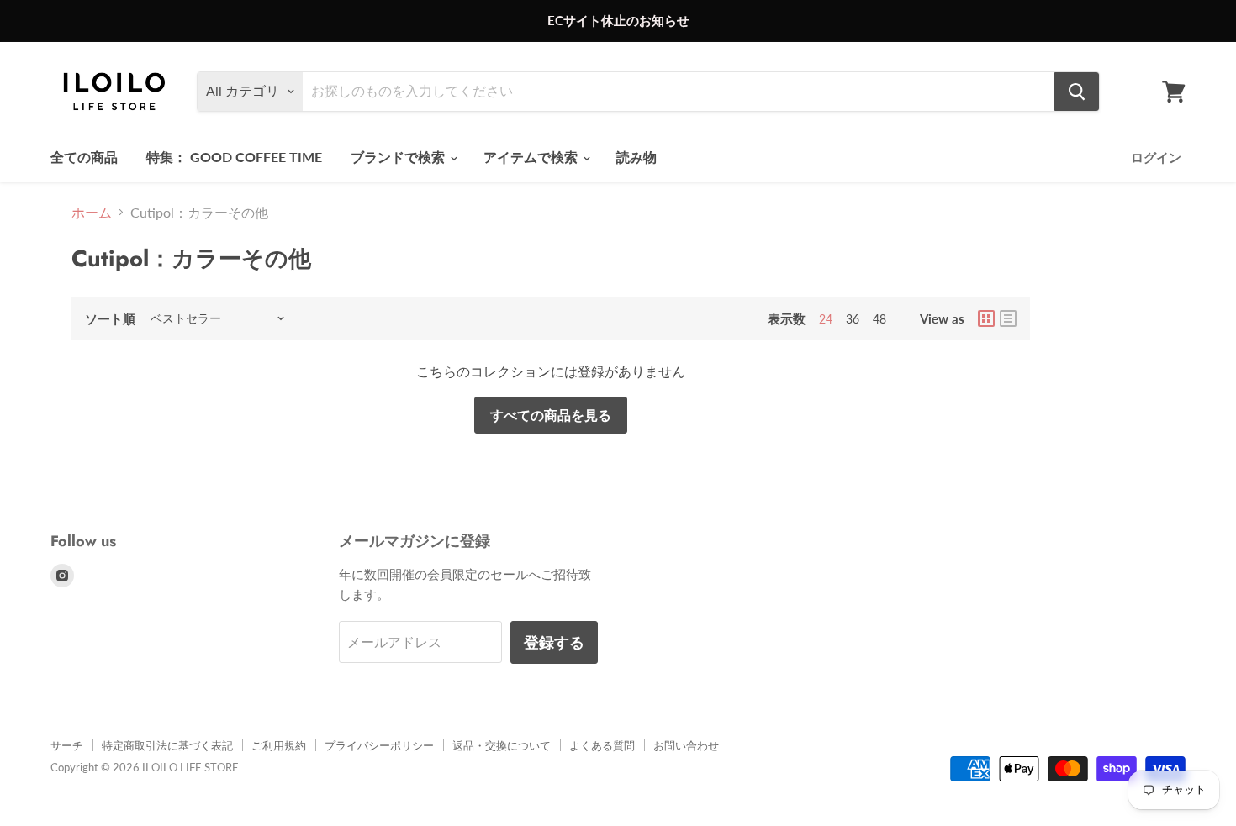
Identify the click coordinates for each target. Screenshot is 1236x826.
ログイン (1156, 157)
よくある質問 (602, 745)
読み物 (636, 157)
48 (879, 319)
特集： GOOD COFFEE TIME (234, 157)
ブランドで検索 (399, 157)
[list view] (1008, 318)
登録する (554, 642)
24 (825, 319)
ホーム (91, 212)
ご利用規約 (278, 745)
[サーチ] (1076, 91)
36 (852, 319)
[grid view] (986, 318)
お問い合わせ (686, 745)
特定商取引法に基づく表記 (167, 745)
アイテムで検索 (532, 157)
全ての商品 (84, 157)
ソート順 (110, 319)
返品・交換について (501, 745)
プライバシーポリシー (379, 745)
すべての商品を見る (550, 415)
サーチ (66, 745)
